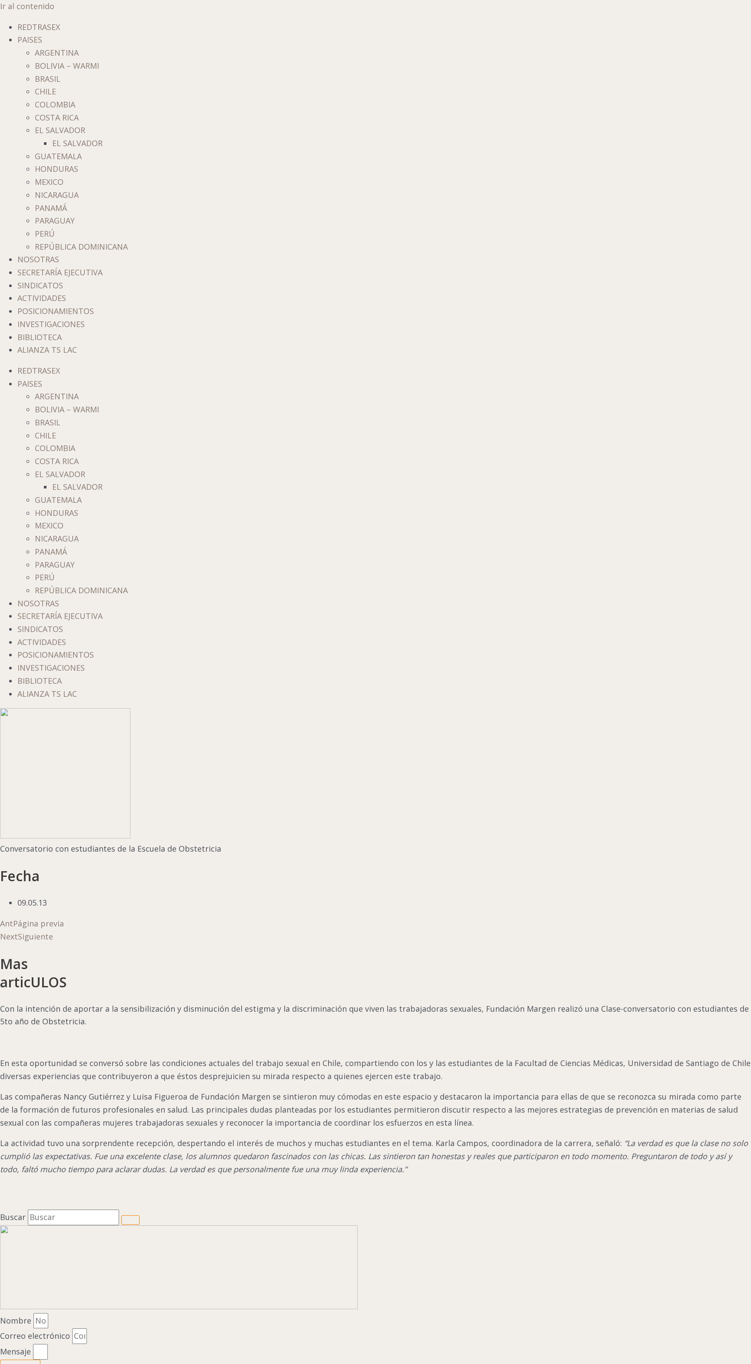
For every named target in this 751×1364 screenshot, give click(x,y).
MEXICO (49, 182)
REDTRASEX (38, 27)
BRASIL (47, 79)
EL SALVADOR (60, 130)
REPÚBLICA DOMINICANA (81, 246)
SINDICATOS (40, 285)
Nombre (16, 1320)
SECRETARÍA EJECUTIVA (60, 272)
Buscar (13, 1217)
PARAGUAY (55, 220)
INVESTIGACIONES (51, 324)
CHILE (45, 91)
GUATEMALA (58, 156)
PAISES (29, 39)
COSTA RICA (57, 117)
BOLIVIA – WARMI (67, 65)
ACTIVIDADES (41, 298)
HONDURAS (56, 169)
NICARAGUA (57, 195)
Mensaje (16, 1351)
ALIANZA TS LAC (47, 349)
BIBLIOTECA (39, 337)
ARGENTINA (57, 52)
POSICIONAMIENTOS (55, 311)
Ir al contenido (27, 6)
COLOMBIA (55, 104)
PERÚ (45, 233)
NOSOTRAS (38, 259)
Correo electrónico (36, 1336)
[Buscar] (130, 1220)
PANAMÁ (51, 208)
